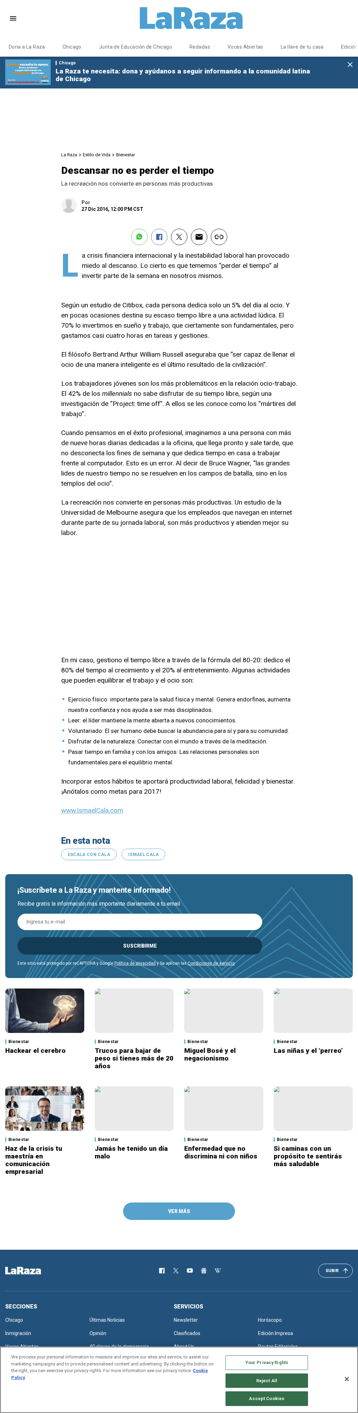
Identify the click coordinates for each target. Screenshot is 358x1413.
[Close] (347, 1379)
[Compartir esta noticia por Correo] (199, 237)
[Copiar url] (219, 237)
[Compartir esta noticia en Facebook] (159, 237)
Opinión (98, 1333)
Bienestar (125, 154)
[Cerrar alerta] (350, 65)
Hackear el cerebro (35, 1051)
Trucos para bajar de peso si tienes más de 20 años (134, 1058)
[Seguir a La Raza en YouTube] (190, 1271)
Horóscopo (270, 1320)
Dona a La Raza (27, 47)
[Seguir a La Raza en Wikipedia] (218, 1271)
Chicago (72, 47)
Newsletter (186, 1320)
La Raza (69, 154)
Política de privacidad (135, 963)
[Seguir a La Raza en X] (176, 1271)
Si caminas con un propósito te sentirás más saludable (308, 1156)
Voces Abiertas (245, 47)
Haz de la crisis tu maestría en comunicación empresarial (33, 1160)
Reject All (266, 1380)
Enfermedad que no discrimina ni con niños (220, 1152)
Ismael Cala (143, 854)
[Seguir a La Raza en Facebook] (162, 1271)
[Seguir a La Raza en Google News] (204, 1271)
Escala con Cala (89, 854)
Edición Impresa (275, 1333)
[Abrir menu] (13, 18)
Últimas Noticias (107, 1320)
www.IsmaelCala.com (92, 810)
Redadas (199, 47)
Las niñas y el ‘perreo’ (308, 1051)
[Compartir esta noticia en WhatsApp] (139, 237)
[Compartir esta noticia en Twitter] (179, 237)
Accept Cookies (266, 1398)
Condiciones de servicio (211, 963)
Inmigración (18, 1333)
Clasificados (187, 1333)
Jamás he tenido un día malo (131, 1152)
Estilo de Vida (96, 154)
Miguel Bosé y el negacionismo (210, 1054)
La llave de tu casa (302, 47)
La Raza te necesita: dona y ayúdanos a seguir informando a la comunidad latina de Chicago (183, 75)
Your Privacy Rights (266, 1362)
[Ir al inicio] (33, 1270)
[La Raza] (191, 18)
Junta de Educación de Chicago (135, 47)
